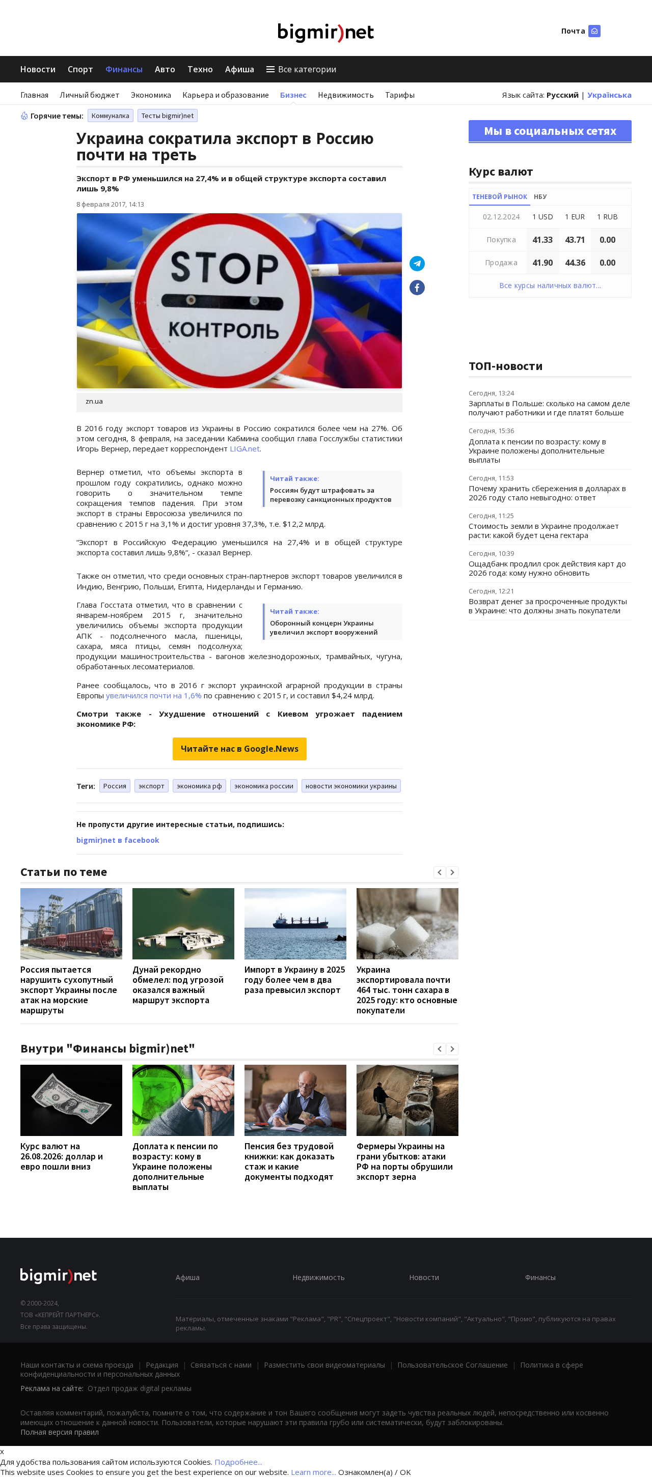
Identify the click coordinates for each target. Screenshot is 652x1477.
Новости (38, 69)
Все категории (307, 69)
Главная (34, 95)
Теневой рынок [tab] (499, 196)
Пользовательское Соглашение (452, 1365)
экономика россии (263, 785)
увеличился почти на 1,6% (154, 695)
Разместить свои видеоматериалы (324, 1365)
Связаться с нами (221, 1365)
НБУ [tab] (540, 196)
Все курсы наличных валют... (550, 285)
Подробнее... (238, 1462)
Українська (609, 95)
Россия (114, 785)
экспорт (152, 785)
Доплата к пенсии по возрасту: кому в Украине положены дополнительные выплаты (175, 1166)
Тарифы (400, 95)
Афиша (239, 69)
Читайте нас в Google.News (239, 748)
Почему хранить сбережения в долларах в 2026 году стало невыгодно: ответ (547, 492)
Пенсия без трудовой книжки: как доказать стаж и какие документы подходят (289, 1161)
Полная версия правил (59, 1432)
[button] (439, 872)
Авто (165, 69)
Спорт (80, 69)
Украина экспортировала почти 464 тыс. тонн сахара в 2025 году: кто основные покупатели (407, 989)
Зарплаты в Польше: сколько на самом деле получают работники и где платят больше (549, 407)
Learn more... (313, 1472)
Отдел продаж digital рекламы (140, 1388)
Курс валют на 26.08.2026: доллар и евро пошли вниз (61, 1156)
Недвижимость (346, 95)
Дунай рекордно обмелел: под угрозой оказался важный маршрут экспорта (178, 984)
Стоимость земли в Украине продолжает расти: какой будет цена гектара (544, 530)
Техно (200, 69)
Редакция (162, 1365)
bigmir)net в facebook (117, 840)
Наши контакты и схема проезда (76, 1365)
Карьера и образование (225, 95)
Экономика (151, 95)
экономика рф (199, 785)
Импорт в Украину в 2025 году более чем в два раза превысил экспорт (294, 979)
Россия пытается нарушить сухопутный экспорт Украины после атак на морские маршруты (68, 989)
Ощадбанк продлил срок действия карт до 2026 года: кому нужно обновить (547, 568)
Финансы (124, 69)
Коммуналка (110, 115)
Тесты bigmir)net (168, 115)
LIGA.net (245, 448)
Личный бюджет (90, 95)
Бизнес (293, 95)
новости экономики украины (351, 785)
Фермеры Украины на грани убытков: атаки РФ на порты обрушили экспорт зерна (405, 1161)
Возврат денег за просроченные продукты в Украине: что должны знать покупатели (548, 605)
